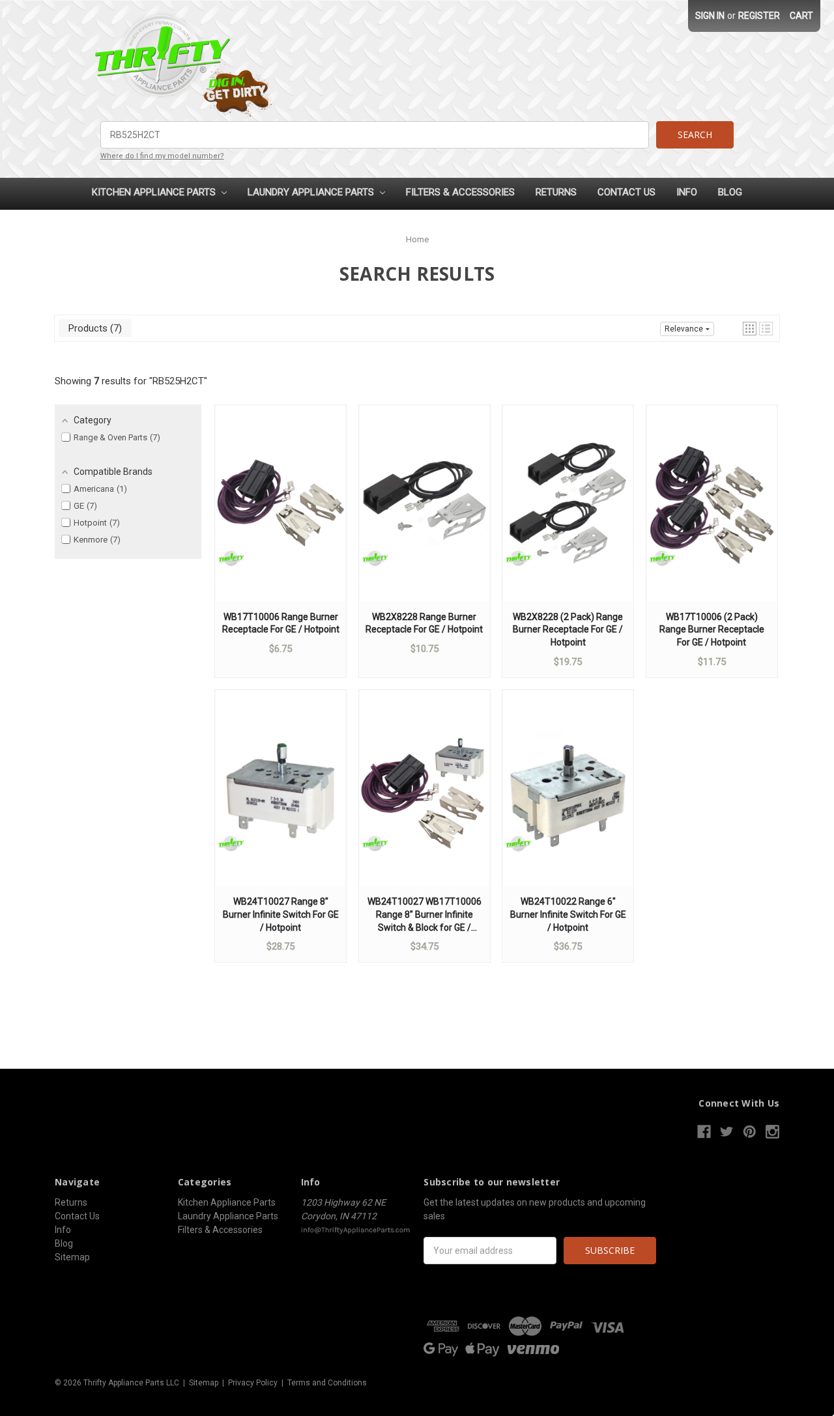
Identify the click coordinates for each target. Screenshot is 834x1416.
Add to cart (281, 516)
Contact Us (626, 192)
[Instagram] (772, 1132)
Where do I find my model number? (162, 156)
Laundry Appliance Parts (312, 192)
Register (759, 15)
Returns (556, 192)
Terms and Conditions (327, 1382)
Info (686, 192)
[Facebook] (704, 1132)
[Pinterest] (749, 1132)
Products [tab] (93, 328)
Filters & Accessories (460, 192)
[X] (727, 1132)
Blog (730, 192)
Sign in (710, 15)
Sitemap (72, 1257)
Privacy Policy (253, 1382)
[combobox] (375, 135)
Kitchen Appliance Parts (155, 192)
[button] (749, 328)
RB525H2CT (178, 381)
